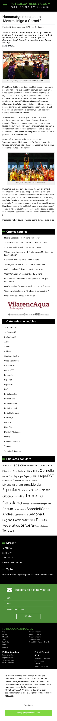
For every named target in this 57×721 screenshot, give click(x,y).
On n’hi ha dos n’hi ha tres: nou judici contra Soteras (27, 286)
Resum (7, 509)
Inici (3, 632)
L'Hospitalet (10, 484)
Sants (25, 515)
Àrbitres (7, 351)
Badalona (18, 465)
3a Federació (10, 337)
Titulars (19, 220)
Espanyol (18, 476)
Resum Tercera (19, 509)
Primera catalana (35, 632)
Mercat (5, 644)
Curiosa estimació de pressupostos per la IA (23, 269)
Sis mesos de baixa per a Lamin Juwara (21, 259)
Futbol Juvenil (10, 408)
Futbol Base (9, 399)
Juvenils (35, 480)
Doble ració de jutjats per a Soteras (19, 296)
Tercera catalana (35, 637)
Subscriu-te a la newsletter (32, 589)
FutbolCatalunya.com (30, 4)
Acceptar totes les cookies (28, 713)
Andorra (6, 465)
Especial (8, 380)
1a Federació (10, 327)
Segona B (37, 514)
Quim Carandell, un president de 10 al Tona (23, 274)
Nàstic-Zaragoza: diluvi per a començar (21, 238)
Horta (28, 480)
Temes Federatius (41, 666)
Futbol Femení (10, 403)
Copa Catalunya (11, 361)
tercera (27, 525)
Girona (21, 480)
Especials (8, 384)
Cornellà (35, 220)
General (7, 422)
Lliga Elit (8, 427)
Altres (6, 342)
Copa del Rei (10, 365)
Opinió (7, 437)
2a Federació (10, 332)
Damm (5, 476)
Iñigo (52, 220)
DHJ (11, 476)
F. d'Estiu (5, 642)
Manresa (26, 490)
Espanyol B (30, 476)
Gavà (15, 480)
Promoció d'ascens (30, 504)
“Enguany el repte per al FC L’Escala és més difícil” (26, 291)
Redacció (39, 27)
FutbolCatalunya (11, 413)
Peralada (14, 496)
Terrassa (8, 530)
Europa (41, 476)
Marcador (5, 637)
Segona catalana (35, 634)
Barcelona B (43, 465)
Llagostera (25, 484)
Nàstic (46, 490)
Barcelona (31, 465)
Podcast (5, 647)
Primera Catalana (12, 441)
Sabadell (34, 509)
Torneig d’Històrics (12, 451)
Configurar (28, 705)
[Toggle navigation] (5, 5)
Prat (22, 496)
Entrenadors (39, 661)
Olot (5, 496)
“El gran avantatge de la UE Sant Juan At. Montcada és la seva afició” (28, 253)
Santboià (19, 515)
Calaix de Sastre (11, 356)
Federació (44, 220)
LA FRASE (8, 418)
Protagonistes (45, 504)
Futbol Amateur (11, 394)
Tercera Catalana (41, 526)
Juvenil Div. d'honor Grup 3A (39, 642)
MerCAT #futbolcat (12, 432)
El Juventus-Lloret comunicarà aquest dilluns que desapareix (26, 280)
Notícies (5, 634)
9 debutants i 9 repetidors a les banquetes (22, 247)
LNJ (18, 490)
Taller (4, 639)
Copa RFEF (9, 370)
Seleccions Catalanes (42, 658)
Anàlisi (7, 346)
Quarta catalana (34, 639)
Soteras (30, 520)
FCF (13, 220)
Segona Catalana (13, 520)
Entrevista (8, 375)
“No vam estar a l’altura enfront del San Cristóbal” (26, 242)
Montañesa (36, 490)
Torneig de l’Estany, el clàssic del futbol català (24, 264)
